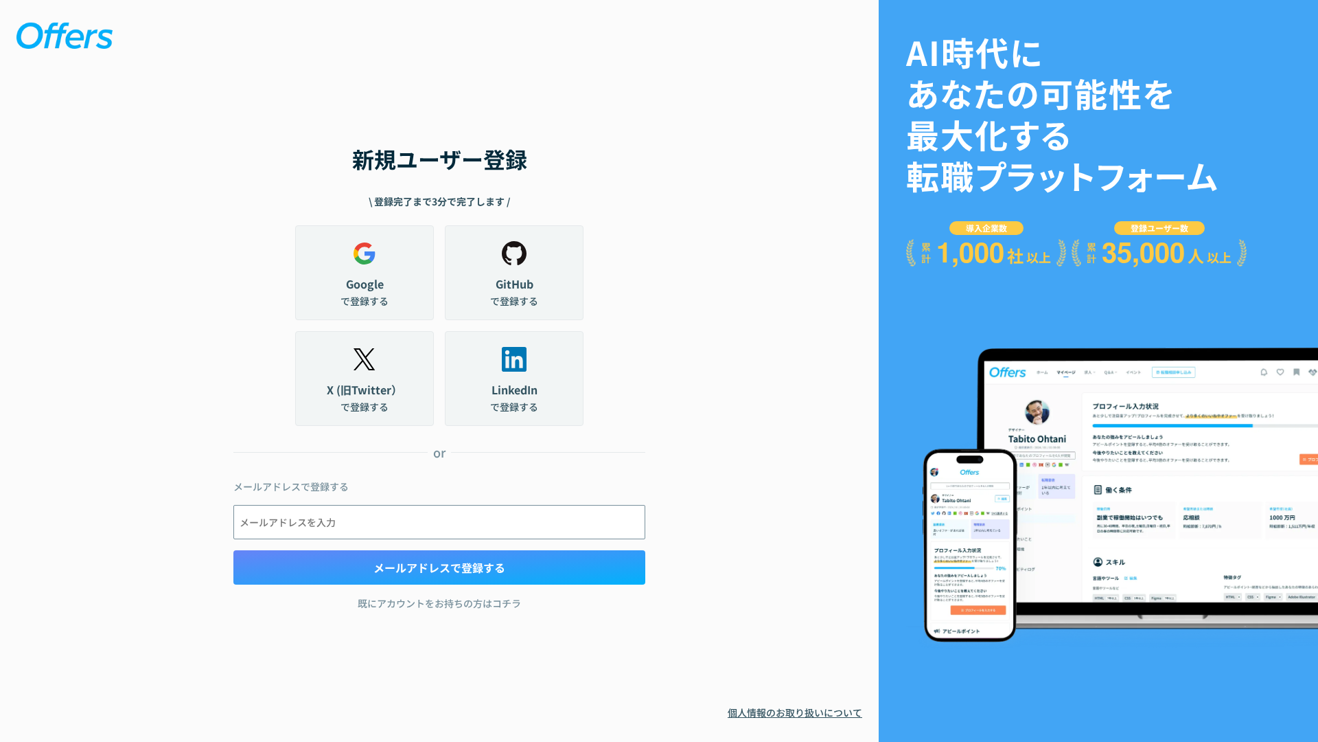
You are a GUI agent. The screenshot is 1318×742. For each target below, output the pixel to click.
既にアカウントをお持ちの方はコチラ (439, 603)
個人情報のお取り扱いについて (795, 712)
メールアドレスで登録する (439, 567)
